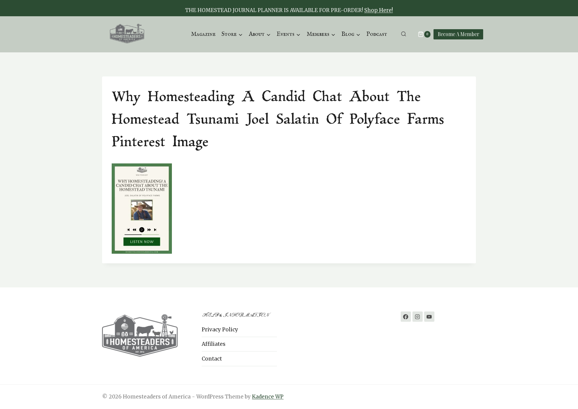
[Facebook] (406, 316)
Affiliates (213, 344)
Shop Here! (378, 10)
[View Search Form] (403, 34)
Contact (212, 358)
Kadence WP (268, 396)
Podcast (376, 34)
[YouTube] (429, 316)
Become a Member (458, 34)
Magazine (203, 34)
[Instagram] (417, 316)
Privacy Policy (220, 329)
